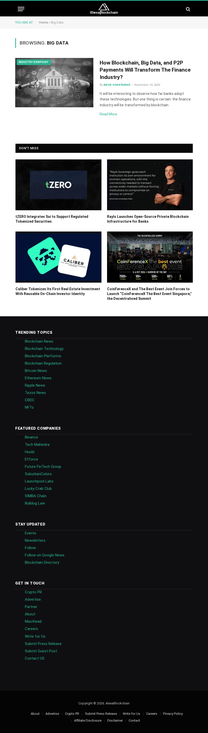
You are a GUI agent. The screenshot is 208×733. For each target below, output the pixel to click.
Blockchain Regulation (43, 363)
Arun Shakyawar (116, 85)
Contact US (34, 658)
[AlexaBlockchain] (104, 9)
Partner (31, 606)
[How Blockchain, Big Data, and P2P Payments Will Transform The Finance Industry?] (54, 83)
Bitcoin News (36, 370)
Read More (108, 114)
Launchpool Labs (39, 481)
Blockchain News (39, 341)
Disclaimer (115, 720)
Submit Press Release (43, 643)
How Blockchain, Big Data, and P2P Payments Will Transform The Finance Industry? (145, 70)
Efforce (31, 459)
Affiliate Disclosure (87, 720)
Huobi (29, 452)
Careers (31, 628)
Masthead (33, 621)
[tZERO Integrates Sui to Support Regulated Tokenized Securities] (58, 184)
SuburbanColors (38, 474)
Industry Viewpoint (34, 62)
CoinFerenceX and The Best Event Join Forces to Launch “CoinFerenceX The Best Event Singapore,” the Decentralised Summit (149, 294)
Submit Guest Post (41, 651)
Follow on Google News (44, 555)
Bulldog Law (35, 503)
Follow (30, 548)
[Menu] (21, 9)
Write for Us (35, 636)
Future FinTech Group (43, 466)
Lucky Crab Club (38, 488)
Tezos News (35, 392)
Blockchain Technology (44, 348)
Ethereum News (38, 378)
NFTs (29, 407)
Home (43, 22)
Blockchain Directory (42, 562)
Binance (31, 437)
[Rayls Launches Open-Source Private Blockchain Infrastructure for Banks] (150, 184)
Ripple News (35, 385)
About (30, 614)
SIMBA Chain (35, 496)
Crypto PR (33, 592)
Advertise (33, 599)
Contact (134, 720)
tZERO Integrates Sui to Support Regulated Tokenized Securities (51, 219)
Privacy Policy (173, 714)
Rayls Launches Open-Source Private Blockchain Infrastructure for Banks (148, 219)
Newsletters (35, 540)
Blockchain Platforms (43, 356)
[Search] (187, 9)
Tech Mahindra (37, 444)
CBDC (29, 400)
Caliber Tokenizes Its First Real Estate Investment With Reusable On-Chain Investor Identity (57, 291)
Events (30, 533)
